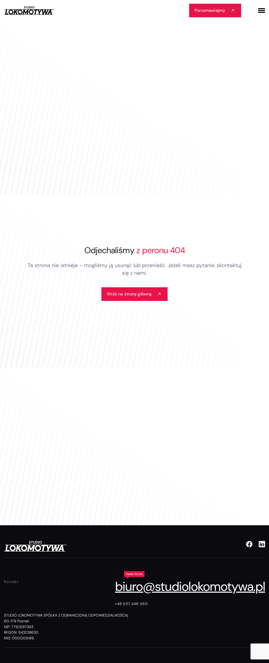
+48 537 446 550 (131, 603)
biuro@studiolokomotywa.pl (190, 586)
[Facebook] (249, 544)
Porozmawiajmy (210, 10)
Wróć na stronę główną (129, 294)
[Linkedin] (262, 544)
